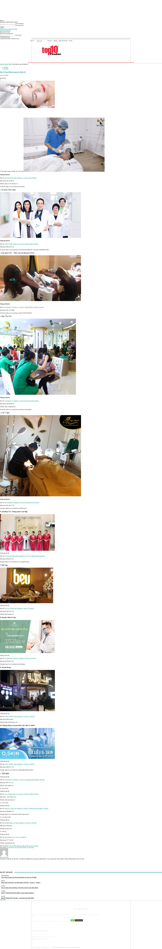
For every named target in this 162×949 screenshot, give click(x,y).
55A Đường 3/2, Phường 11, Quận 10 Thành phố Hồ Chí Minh (21, 401)
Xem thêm (3, 899)
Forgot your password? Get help (8, 29)
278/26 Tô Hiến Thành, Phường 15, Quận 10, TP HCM (19, 716)
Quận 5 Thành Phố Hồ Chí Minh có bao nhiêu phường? (17, 893)
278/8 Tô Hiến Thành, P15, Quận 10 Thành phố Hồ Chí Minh (21, 244)
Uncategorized (5, 875)
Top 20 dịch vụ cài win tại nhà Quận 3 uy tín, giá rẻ (20, 847)
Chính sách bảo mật (5, 30)
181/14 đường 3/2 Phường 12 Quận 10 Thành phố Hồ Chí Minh (22, 502)
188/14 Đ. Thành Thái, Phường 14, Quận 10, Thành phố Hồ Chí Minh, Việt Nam (26, 808)
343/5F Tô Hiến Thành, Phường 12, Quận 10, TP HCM (20, 764)
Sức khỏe (5, 68)
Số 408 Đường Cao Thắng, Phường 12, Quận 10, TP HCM (20, 823)
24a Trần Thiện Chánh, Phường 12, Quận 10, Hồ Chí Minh (20, 178)
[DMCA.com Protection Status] (76, 921)
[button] (130, 60)
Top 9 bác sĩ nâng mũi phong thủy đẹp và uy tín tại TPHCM (18, 877)
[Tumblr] (52, 924)
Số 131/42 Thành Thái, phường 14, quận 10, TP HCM (19, 608)
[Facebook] (127, 41)
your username (19, 23)
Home (1, 64)
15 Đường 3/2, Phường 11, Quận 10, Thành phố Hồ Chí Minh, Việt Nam (24, 307)
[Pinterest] (47, 924)
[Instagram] (38, 924)
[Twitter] (131, 41)
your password (19, 25)
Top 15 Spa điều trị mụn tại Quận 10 (13, 72)
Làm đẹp (6, 64)
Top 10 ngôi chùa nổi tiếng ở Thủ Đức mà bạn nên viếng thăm (19, 888)
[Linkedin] (129, 41)
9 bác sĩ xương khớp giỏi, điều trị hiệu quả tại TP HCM (23, 846)
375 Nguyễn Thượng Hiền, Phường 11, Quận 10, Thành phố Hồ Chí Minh (25, 556)
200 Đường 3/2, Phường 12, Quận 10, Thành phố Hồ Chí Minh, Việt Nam (24, 779)
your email (18, 35)
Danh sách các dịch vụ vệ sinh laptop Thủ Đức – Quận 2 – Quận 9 (20, 882)
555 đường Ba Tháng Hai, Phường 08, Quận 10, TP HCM (20, 658)
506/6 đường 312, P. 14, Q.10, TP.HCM (15, 837)
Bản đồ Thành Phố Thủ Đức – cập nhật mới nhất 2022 (17, 898)
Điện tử (3, 880)
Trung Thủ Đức (4, 75)
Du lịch (3, 885)
